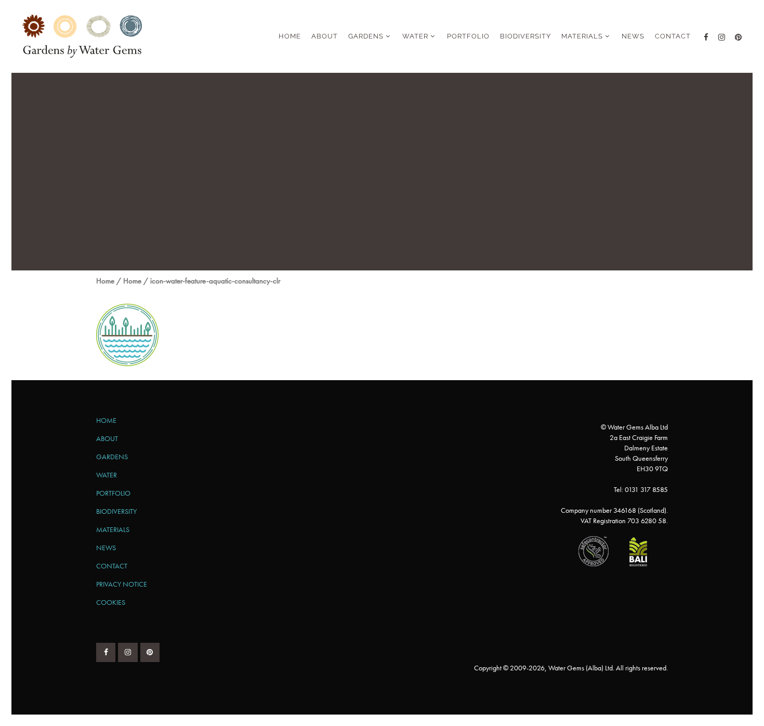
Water (106, 474)
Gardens (112, 456)
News (106, 547)
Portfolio (113, 493)
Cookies (110, 602)
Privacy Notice (121, 584)
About (107, 438)
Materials (112, 529)
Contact (111, 566)
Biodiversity (116, 511)
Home (105, 281)
